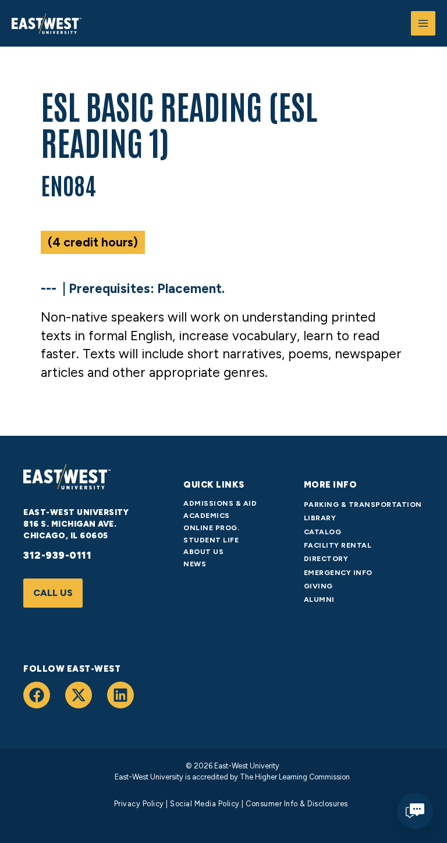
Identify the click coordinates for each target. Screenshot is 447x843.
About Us (203, 551)
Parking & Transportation (363, 504)
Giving (318, 585)
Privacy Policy (139, 803)
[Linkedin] (120, 695)
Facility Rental (338, 545)
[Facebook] (36, 695)
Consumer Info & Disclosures (297, 803)
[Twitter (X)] (78, 695)
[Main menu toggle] (423, 23)
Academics (206, 515)
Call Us (53, 592)
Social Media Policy (205, 803)
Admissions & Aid (220, 503)
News (194, 563)
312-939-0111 (57, 555)
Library (320, 517)
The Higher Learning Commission (294, 777)
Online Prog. (211, 527)
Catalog (323, 531)
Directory (326, 558)
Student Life (211, 539)
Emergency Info (338, 572)
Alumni (319, 599)
